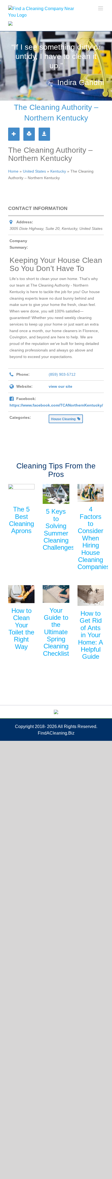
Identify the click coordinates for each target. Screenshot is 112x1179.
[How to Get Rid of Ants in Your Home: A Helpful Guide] (90, 595)
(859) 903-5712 (62, 374)
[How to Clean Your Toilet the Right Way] (21, 594)
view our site (60, 386)
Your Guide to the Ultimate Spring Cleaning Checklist (56, 632)
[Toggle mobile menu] (101, 8)
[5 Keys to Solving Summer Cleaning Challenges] (56, 494)
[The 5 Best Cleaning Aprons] (21, 493)
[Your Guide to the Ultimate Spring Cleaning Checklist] (56, 594)
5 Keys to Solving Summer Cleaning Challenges (58, 529)
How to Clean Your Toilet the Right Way (21, 628)
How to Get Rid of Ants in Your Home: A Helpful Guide (90, 635)
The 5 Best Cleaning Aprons (21, 520)
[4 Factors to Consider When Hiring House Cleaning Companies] (90, 493)
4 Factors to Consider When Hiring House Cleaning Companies (93, 538)
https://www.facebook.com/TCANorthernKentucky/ (56, 405)
